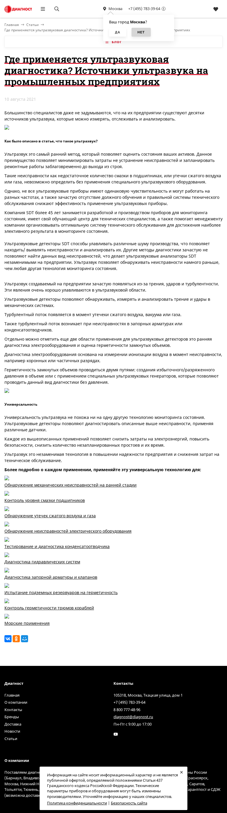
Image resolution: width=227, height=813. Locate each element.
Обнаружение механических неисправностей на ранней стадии (70, 485)
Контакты (13, 709)
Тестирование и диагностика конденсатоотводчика (57, 546)
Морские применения (27, 623)
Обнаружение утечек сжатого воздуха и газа (50, 515)
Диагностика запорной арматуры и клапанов (50, 577)
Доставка (12, 724)
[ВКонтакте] (8, 638)
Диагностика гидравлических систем (42, 562)
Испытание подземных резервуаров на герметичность (61, 592)
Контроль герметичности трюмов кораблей (49, 608)
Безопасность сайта (129, 803)
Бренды (11, 716)
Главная (12, 695)
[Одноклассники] (16, 638)
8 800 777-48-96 (127, 709)
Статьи (32, 24)
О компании (15, 702)
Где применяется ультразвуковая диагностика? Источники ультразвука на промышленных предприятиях (97, 29)
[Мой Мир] (24, 638)
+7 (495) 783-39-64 (144, 8)
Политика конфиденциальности (77, 803)
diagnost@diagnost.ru (133, 716)
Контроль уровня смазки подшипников (44, 500)
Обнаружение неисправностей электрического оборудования (68, 531)
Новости (12, 731)
